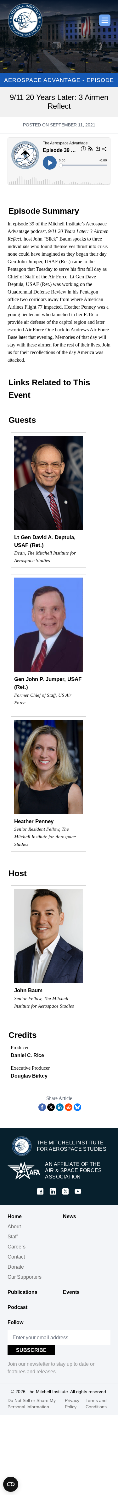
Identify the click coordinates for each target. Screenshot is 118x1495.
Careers (16, 1246)
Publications (22, 1292)
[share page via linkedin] (60, 1107)
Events (71, 1292)
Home (15, 1216)
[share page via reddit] (68, 1107)
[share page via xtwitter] (51, 1107)
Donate (16, 1267)
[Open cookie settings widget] (10, 1484)
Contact (16, 1256)
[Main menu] (104, 20)
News (69, 1216)
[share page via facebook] (42, 1107)
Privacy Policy (72, 1403)
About (14, 1226)
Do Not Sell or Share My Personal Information (32, 1403)
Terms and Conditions (96, 1403)
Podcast (17, 1307)
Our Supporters (25, 1277)
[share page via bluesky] (77, 1107)
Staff (13, 1236)
